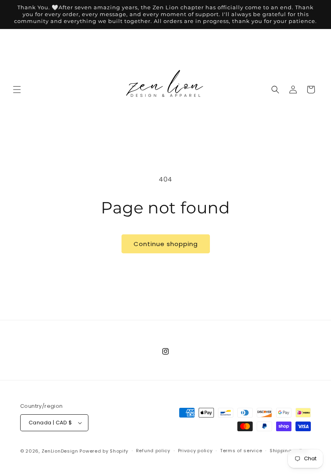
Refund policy (153, 450)
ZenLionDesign (60, 451)
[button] (17, 89)
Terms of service (241, 450)
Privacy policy (195, 450)
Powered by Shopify (104, 451)
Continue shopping (166, 244)
